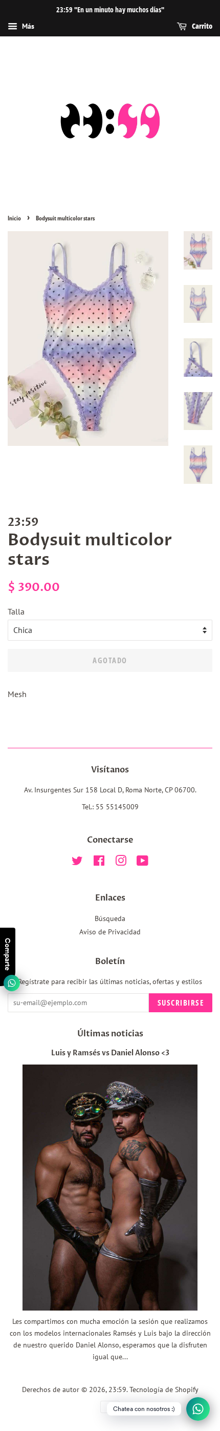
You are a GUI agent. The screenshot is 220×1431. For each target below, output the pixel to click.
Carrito (201, 26)
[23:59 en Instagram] (120, 862)
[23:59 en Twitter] (77, 862)
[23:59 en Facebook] (99, 862)
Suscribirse (181, 1002)
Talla (16, 611)
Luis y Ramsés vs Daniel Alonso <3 (110, 1053)
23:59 (117, 1389)
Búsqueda (110, 918)
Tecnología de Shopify (164, 1389)
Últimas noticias (110, 1033)
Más (27, 26)
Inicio (14, 218)
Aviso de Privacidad (110, 931)
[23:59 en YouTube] (142, 862)
